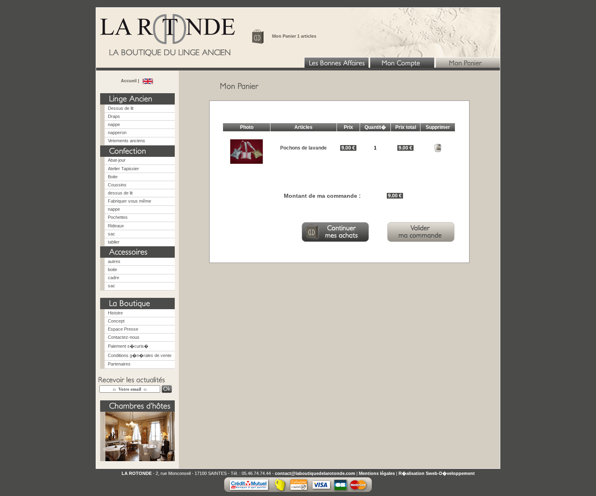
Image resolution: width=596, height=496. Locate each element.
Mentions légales (377, 473)
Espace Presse (123, 329)
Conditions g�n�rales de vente (140, 355)
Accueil (129, 80)
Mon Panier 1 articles (294, 36)
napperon (117, 132)
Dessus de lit (120, 108)
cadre (113, 277)
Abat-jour (117, 160)
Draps (114, 116)
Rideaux (116, 225)
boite (112, 269)
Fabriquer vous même (129, 201)
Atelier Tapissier (123, 168)
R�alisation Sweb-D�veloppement (437, 473)
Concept (116, 321)
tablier (114, 241)
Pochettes (118, 217)
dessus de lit (120, 192)
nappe (114, 124)
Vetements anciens (126, 140)
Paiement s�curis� (128, 346)
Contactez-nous (123, 337)
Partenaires (119, 363)
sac (111, 233)
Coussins (117, 184)
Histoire (115, 312)
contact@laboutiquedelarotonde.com (315, 473)
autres (114, 261)
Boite (113, 176)
